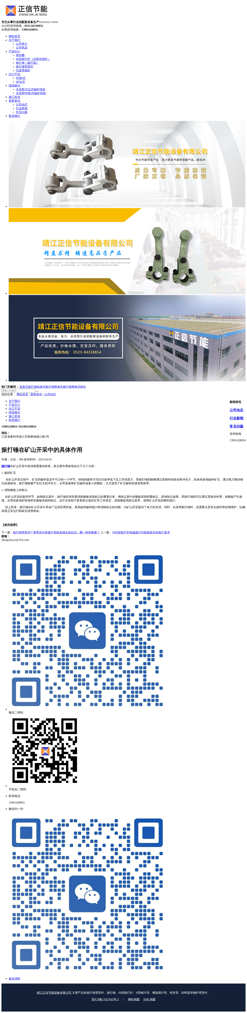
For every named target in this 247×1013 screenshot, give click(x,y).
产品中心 (14, 404)
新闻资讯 (36, 394)
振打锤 (5, 466)
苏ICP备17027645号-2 (105, 999)
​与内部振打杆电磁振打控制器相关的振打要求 (141, 532)
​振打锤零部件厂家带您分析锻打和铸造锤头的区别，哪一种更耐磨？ (56, 532)
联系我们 (14, 420)
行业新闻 (236, 418)
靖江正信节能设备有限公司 (54, 992)
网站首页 (22, 394)
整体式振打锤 (63, 386)
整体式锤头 (79, 386)
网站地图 (134, 999)
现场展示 (14, 412)
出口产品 (14, 408)
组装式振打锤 (28, 386)
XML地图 (149, 999)
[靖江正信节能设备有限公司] (25, 18)
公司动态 (50, 394)
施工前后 (14, 416)
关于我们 (14, 401)
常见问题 (236, 426)
